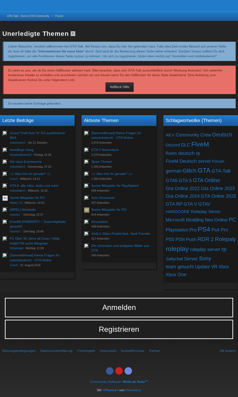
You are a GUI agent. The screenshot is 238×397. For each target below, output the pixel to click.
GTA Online (206, 180)
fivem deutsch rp (183, 153)
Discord (173, 145)
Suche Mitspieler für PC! (27, 198)
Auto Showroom (103, 198)
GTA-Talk (221, 170)
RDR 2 (206, 239)
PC (232, 220)
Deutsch (222, 135)
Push (191, 239)
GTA (204, 170)
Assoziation (99, 222)
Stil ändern (228, 351)
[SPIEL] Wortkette (23, 209)
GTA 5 (185, 180)
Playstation (177, 229)
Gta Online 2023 (218, 188)
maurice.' (15, 214)
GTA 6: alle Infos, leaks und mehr (34, 185)
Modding (195, 219)
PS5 (170, 239)
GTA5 (172, 180)
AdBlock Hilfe (119, 87)
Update (202, 266)
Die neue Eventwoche (26, 161)
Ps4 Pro (220, 229)
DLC (185, 144)
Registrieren (119, 329)
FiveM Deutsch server (188, 161)
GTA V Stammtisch (105, 150)
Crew (205, 134)
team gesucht (180, 266)
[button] (232, 6)
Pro (193, 229)
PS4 (204, 229)
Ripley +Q (16, 202)
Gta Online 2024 (183, 196)
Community (187, 134)
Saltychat (174, 259)
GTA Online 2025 (218, 196)
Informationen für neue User (61, 51)
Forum (218, 161)
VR (214, 266)
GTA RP (174, 204)
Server (191, 258)
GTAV (204, 204)
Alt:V (170, 135)
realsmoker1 (18, 142)
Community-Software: (119, 381)
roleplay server (205, 249)
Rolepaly (225, 239)
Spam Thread (101, 161)
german (174, 170)
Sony (205, 258)
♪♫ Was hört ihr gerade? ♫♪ (30, 174)
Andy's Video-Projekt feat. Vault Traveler (120, 233)
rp (223, 249)
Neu (209, 219)
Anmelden (119, 307)
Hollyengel (16, 248)
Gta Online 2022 (183, 188)
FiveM (200, 144)
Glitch (189, 171)
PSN (180, 239)
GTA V (190, 204)
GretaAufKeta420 (21, 154)
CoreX (14, 178)
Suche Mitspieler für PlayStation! (115, 185)
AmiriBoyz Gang (21, 150)
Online (221, 219)
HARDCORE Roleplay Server (193, 211)
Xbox (223, 266)
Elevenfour (133, 390)
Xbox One (176, 274)
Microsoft (175, 219)
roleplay (177, 248)
